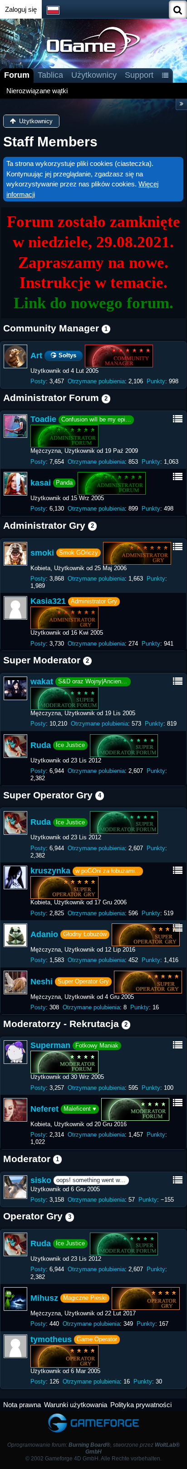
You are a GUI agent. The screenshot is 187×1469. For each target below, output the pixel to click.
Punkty (156, 381)
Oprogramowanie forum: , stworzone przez (93, 1448)
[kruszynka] (15, 877)
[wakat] (15, 688)
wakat (41, 681)
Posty (38, 381)
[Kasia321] (15, 608)
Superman (50, 1045)
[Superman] (15, 1052)
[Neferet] (15, 1110)
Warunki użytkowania (75, 1405)
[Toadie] (15, 426)
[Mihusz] (15, 1299)
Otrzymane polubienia (96, 381)
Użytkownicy (94, 75)
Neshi (41, 981)
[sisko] (15, 1187)
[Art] (15, 356)
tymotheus (51, 1339)
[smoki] (15, 554)
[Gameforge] (93, 1415)
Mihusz (44, 1298)
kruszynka (50, 870)
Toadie (43, 419)
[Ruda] (15, 746)
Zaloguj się (21, 9)
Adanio (44, 934)
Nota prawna (22, 1405)
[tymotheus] (15, 1346)
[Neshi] (15, 982)
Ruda (40, 744)
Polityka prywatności (141, 1405)
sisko (40, 1180)
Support (139, 75)
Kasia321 (48, 601)
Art (36, 355)
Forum (17, 75)
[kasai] (15, 484)
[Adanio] (15, 935)
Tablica (50, 75)
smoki (42, 552)
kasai (40, 482)
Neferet (44, 1108)
